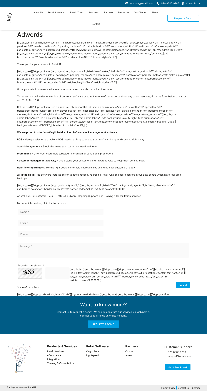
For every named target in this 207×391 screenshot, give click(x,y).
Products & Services (62, 346)
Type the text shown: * (31, 265)
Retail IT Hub (77, 12)
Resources (123, 12)
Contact (96, 23)
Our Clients (140, 12)
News (155, 12)
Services (93, 12)
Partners (108, 12)
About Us (38, 12)
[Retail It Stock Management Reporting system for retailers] (19, 358)
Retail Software (56, 12)
